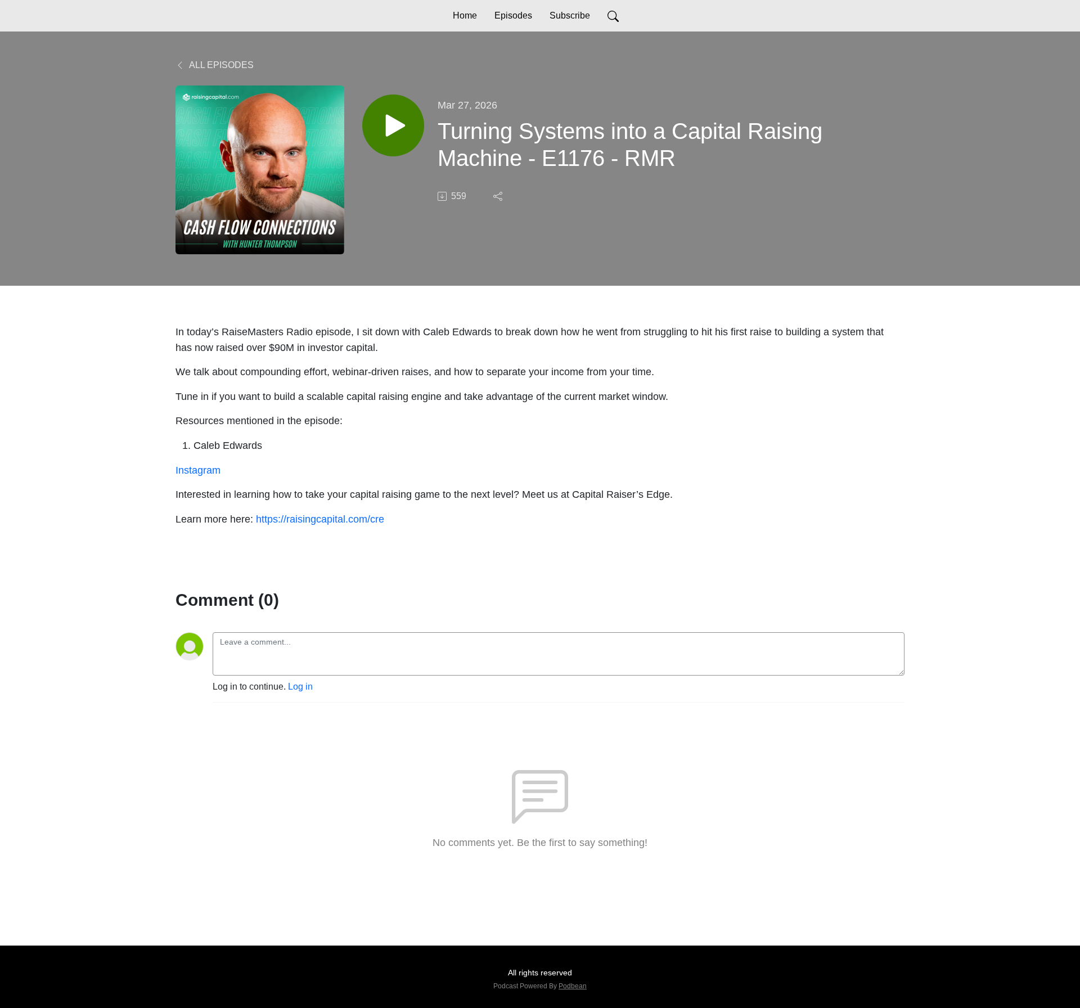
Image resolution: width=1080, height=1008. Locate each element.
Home (465, 15)
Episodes (513, 15)
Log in (300, 686)
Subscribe (570, 15)
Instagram (198, 470)
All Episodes (220, 65)
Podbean (573, 986)
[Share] (499, 196)
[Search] (613, 15)
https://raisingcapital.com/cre (320, 519)
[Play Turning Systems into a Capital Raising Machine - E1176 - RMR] (393, 125)
